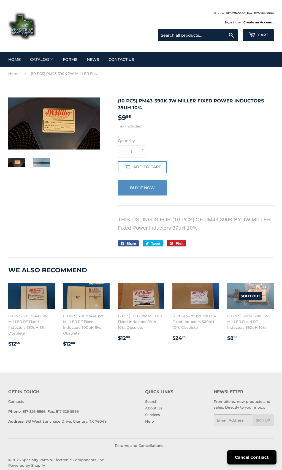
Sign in (230, 22)
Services (152, 414)
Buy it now (142, 187)
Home (14, 59)
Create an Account (258, 22)
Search (151, 401)
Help (149, 421)
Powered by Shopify (26, 465)
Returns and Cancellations (139, 445)
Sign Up (263, 420)
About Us (153, 408)
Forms (70, 59)
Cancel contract (252, 457)
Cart (262, 34)
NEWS (93, 59)
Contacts (16, 401)
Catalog (40, 59)
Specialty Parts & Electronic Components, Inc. (63, 460)
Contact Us (121, 59)
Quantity (126, 140)
